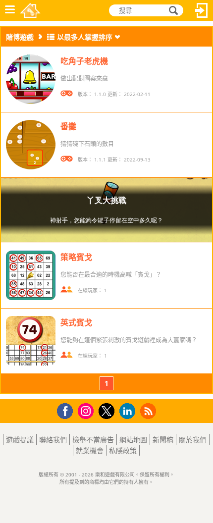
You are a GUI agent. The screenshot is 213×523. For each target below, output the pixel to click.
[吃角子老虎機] (30, 79)
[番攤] (30, 144)
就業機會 (90, 450)
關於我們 (193, 439)
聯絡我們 (53, 439)
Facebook (67, 410)
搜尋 (172, 10)
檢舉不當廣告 (93, 439)
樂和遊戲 (30, 10)
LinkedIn (129, 411)
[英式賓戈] (30, 341)
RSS (149, 411)
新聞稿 (163, 439)
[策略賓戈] (30, 275)
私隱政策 (123, 450)
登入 (201, 10)
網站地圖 (133, 439)
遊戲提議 (20, 439)
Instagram (87, 410)
